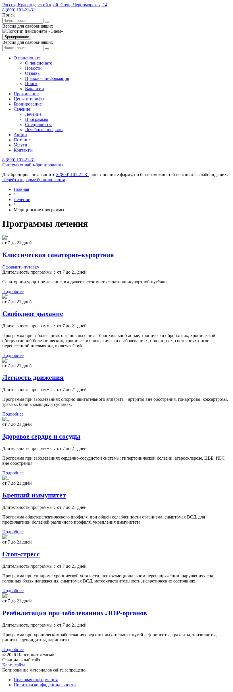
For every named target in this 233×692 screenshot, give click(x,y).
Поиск (31, 83)
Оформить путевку (20, 267)
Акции (20, 134)
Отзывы (33, 73)
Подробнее (13, 291)
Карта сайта (13, 664)
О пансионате (27, 57)
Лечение (22, 109)
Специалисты (38, 124)
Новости (33, 68)
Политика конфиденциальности (45, 684)
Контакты (23, 150)
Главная (21, 189)
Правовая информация (47, 78)
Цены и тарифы (29, 98)
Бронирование (17, 37)
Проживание (26, 93)
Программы (36, 119)
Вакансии (34, 88)
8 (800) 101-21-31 (18, 9)
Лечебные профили (44, 129)
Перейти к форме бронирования (33, 179)
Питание (22, 139)
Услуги (20, 144)
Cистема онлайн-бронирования (32, 164)
